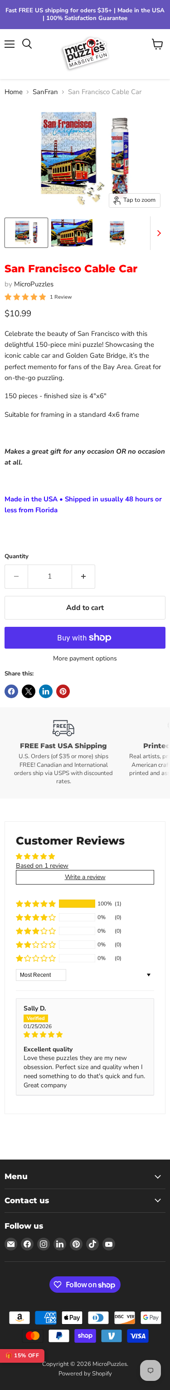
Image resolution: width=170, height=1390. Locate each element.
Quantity (17, 556)
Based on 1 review (42, 865)
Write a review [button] (85, 877)
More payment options (85, 658)
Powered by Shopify (85, 1374)
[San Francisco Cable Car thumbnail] (26, 232)
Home (14, 92)
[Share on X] (28, 691)
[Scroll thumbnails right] (157, 233)
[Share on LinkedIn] (46, 691)
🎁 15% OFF (22, 1355)
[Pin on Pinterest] (63, 691)
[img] (85, 1035)
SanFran (45, 92)
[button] (36, 904)
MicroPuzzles (33, 284)
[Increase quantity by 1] (83, 576)
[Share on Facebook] (11, 691)
